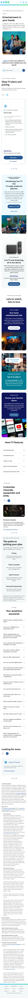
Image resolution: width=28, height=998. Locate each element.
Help (21, 986)
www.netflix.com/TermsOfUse (9, 832)
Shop (6, 986)
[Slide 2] (13, 168)
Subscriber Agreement (10, 969)
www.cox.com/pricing (21, 793)
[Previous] (3, 95)
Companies (21, 988)
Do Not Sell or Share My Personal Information (14, 995)
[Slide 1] (11, 168)
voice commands (12, 380)
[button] (21, 2)
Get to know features (9, 770)
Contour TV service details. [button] (9, 808)
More (13, 988)
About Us (6, 988)
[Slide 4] (16, 168)
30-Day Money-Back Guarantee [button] (13, 944)
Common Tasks (13, 986)
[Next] (7, 95)
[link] (1, 2)
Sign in (5, 61)
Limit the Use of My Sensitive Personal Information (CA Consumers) (14, 993)
